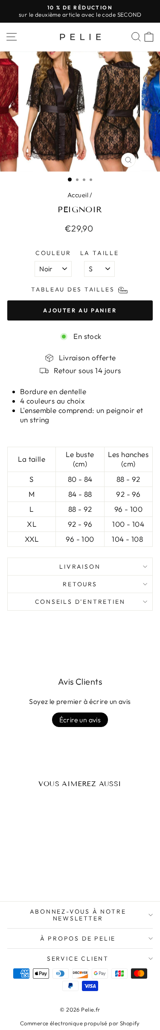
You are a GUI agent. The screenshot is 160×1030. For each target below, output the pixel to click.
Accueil (77, 195)
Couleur (53, 253)
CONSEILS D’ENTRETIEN (80, 602)
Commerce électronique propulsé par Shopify (80, 1023)
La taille (99, 253)
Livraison (79, 566)
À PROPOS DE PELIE (78, 938)
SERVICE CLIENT (78, 958)
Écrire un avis (80, 719)
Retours (80, 584)
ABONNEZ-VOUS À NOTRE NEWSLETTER (78, 915)
